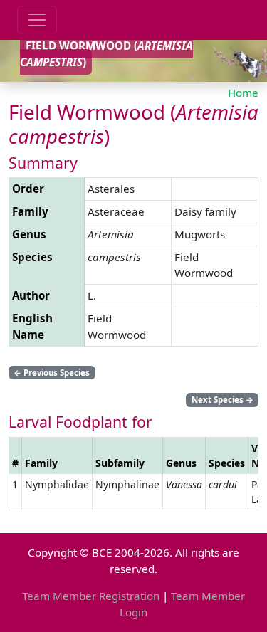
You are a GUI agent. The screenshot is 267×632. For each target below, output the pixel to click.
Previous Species (52, 372)
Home (243, 92)
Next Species (222, 399)
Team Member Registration (90, 596)
